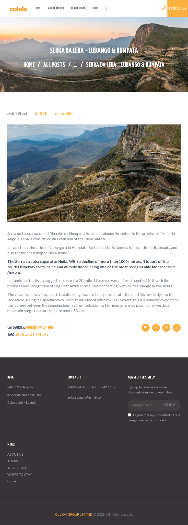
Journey (31, 328)
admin (43, 114)
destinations (37, 334)
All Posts (54, 65)
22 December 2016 (17, 114)
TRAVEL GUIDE (18, 468)
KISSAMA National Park (24, 395)
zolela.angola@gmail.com (86, 397)
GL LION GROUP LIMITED (74, 514)
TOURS (12, 461)
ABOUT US (15, 454)
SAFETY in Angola (20, 387)
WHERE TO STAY (19, 474)
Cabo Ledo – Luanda (21, 402)
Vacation (46, 328)
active (21, 334)
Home (29, 65)
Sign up (169, 405)
